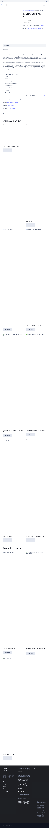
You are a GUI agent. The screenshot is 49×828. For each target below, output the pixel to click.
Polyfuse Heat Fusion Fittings (24, 803)
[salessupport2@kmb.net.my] (35, 810)
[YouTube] (47, 1)
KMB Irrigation (11, 105)
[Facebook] (44, 1)
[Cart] (46, 4)
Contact (4, 790)
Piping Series (21, 779)
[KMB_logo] (4, 5)
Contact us (42, 25)
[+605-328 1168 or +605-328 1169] (35, 808)
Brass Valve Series (22, 801)
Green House (29, 28)
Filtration (24, 784)
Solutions (4, 786)
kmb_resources (10, 113)
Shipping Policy (6, 791)
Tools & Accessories (22, 786)
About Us (4, 783)
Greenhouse (26, 785)
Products (4, 784)
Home (23, 10)
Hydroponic (31, 10)
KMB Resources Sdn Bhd (12, 102)
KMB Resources (11, 108)
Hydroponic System (26, 29)
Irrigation (27, 10)
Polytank (20, 788)
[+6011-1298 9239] (35, 805)
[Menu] (43, 4)
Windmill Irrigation (10, 111)
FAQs (2, 1)
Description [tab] (6, 45)
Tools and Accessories (23, 805)
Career (4, 788)
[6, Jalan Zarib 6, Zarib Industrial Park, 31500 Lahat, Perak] (35, 802)
